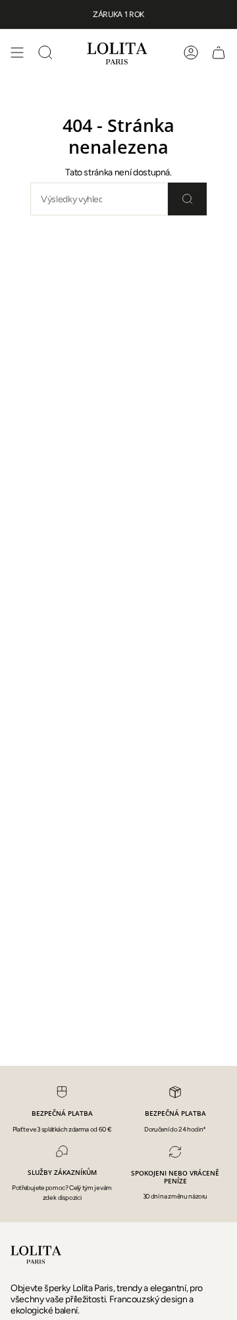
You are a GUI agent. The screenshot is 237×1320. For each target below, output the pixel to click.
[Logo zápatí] (37, 1254)
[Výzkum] (187, 199)
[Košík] (218, 52)
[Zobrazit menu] (17, 52)
